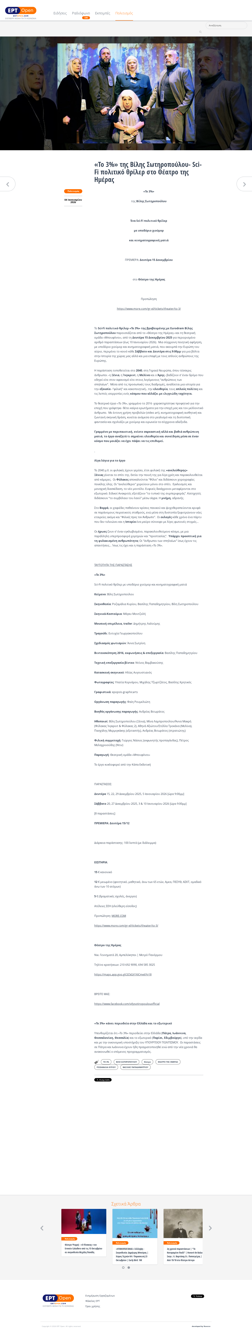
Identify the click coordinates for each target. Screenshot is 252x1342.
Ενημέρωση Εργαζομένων (100, 1295)
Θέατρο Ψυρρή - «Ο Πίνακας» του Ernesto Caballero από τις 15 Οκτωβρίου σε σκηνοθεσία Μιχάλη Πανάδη (83, 1248)
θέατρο (147, 1062)
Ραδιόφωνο (81, 15)
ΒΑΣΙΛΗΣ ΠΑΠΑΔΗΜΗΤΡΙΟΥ (135, 1067)
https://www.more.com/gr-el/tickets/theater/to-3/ (149, 309)
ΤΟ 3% (106, 1062)
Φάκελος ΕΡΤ (92, 1301)
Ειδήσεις (60, 13)
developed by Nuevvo (201, 1326)
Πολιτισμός (124, 13)
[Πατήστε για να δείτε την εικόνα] (126, 93)
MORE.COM (119, 916)
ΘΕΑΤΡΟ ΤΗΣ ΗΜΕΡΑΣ (168, 1062)
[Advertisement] (148, 1133)
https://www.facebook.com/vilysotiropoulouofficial (127, 1004)
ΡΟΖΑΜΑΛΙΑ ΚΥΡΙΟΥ (106, 1067)
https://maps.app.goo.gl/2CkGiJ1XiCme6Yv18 (123, 974)
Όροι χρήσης (92, 1306)
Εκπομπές (102, 13)
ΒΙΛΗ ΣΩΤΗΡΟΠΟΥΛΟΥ (126, 1062)
